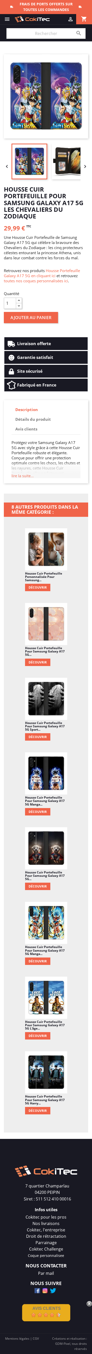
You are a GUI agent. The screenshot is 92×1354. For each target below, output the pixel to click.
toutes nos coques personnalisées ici (36, 280)
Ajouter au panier (30, 317)
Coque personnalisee (46, 1255)
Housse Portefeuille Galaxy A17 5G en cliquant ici (42, 273)
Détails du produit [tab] (33, 419)
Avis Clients (46, 1308)
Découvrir (38, 587)
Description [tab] (26, 409)
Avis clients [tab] (26, 428)
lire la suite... (23, 475)
